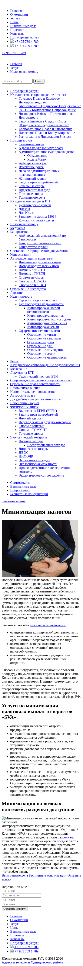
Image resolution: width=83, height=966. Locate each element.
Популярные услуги (24, 37)
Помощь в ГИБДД (32, 273)
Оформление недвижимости (39, 331)
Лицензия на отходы (34, 449)
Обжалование (37, 155)
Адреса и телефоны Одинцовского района (32, 962)
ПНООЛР (26, 456)
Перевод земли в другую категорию (45, 422)
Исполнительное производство (33, 391)
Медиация (17, 228)
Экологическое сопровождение (41, 475)
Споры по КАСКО (32, 285)
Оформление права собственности (35, 384)
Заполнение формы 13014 (37, 216)
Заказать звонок (14, 501)
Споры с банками (31, 426)
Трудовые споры (31, 193)
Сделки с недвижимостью (38, 300)
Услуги (15, 18)
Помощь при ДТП (32, 270)
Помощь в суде (21, 140)
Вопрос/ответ (20, 490)
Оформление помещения (45, 350)
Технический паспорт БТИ (38, 376)
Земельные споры (31, 186)
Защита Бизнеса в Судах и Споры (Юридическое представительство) (44, 123)
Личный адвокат (31, 418)
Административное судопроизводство (46, 152)
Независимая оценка (25, 388)
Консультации (20, 254)
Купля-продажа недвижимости (41, 304)
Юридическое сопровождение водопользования (45, 365)
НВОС (24, 452)
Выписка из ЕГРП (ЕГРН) (38, 410)
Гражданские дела (32, 197)
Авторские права (22, 395)
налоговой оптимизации (48, 625)
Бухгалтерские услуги (35, 205)
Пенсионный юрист (24, 403)
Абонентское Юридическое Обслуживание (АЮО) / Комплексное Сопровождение (50, 108)
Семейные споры (31, 144)
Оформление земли (41, 353)
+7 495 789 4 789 (26, 41)
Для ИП (24, 209)
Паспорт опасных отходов (46, 445)
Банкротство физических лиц (40, 243)
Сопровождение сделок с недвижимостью (41, 380)
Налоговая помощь (24, 224)
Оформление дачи (40, 346)
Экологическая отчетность (38, 464)
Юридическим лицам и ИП (30, 201)
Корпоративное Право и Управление (45, 129)
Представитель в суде (34, 190)
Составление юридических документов (39, 251)
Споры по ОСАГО (32, 281)
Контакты (17, 33)
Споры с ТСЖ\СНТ (33, 429)
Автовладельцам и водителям (31, 258)
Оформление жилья (41, 334)
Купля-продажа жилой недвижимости (43, 309)
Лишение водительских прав (40, 262)
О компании (19, 14)
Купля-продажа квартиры (45, 315)
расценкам (65, 837)
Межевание (18, 369)
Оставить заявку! (14, 908)
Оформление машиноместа (47, 357)
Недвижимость (21, 296)
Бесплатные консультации (29, 494)
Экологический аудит (34, 460)
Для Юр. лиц (28, 212)
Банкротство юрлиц (33, 247)
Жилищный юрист (32, 178)
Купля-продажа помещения (47, 323)
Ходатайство (36, 159)
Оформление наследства (28, 289)
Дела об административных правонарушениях (39, 172)
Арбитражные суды (33, 163)
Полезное (17, 30)
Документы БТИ (22, 372)
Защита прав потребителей (38, 182)
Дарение (16, 292)
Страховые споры (31, 277)
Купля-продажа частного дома (49, 319)
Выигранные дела (23, 26)
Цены (14, 22)
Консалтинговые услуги (36, 220)
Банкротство (19, 232)
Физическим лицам (24, 407)
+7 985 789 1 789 (26, 46)
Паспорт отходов (31, 441)
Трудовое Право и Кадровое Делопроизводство (39, 100)
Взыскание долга (31, 167)
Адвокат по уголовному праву (41, 148)
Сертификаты (20, 482)
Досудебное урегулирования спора (35, 399)
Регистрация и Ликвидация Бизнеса (45, 136)
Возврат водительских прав (39, 266)
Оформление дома (40, 342)
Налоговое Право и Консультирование (47, 133)
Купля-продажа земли (43, 327)
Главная (16, 10)
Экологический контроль (28, 437)
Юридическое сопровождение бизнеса (38, 94)
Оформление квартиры (44, 338)
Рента (14, 361)
